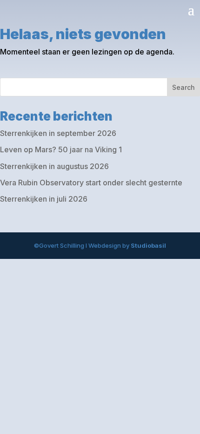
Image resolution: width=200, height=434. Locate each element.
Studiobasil (148, 245)
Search (183, 87)
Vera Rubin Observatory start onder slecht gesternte (91, 182)
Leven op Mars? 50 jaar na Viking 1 (61, 149)
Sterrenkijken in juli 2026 (43, 198)
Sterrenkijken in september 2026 (58, 133)
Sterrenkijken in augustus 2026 (54, 166)
